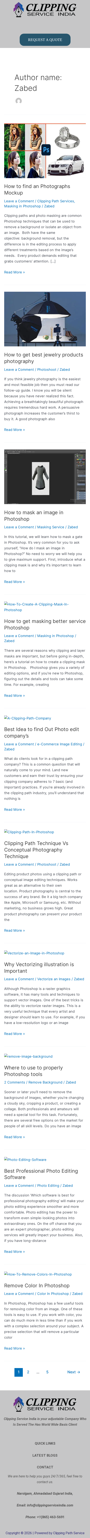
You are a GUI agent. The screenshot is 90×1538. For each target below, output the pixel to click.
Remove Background (45, 1082)
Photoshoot (46, 369)
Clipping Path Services (55, 201)
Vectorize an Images (54, 979)
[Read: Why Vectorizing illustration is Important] (34, 953)
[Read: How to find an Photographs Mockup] (45, 150)
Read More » (14, 271)
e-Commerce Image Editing (59, 744)
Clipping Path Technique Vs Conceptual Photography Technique (36, 849)
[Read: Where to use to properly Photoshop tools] (28, 1056)
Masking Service (50, 527)
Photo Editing (48, 1185)
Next (73, 1372)
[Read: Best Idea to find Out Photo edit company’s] (27, 718)
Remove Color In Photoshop (36, 1285)
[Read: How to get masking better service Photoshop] (45, 607)
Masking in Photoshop (22, 206)
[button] (45, 25)
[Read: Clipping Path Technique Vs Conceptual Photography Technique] (29, 832)
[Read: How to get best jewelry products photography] (45, 319)
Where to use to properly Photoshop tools (33, 1071)
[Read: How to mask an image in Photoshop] (45, 476)
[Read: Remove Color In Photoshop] (38, 1274)
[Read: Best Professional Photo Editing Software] (25, 1159)
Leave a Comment (19, 201)
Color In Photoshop (53, 1294)
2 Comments (14, 1082)
